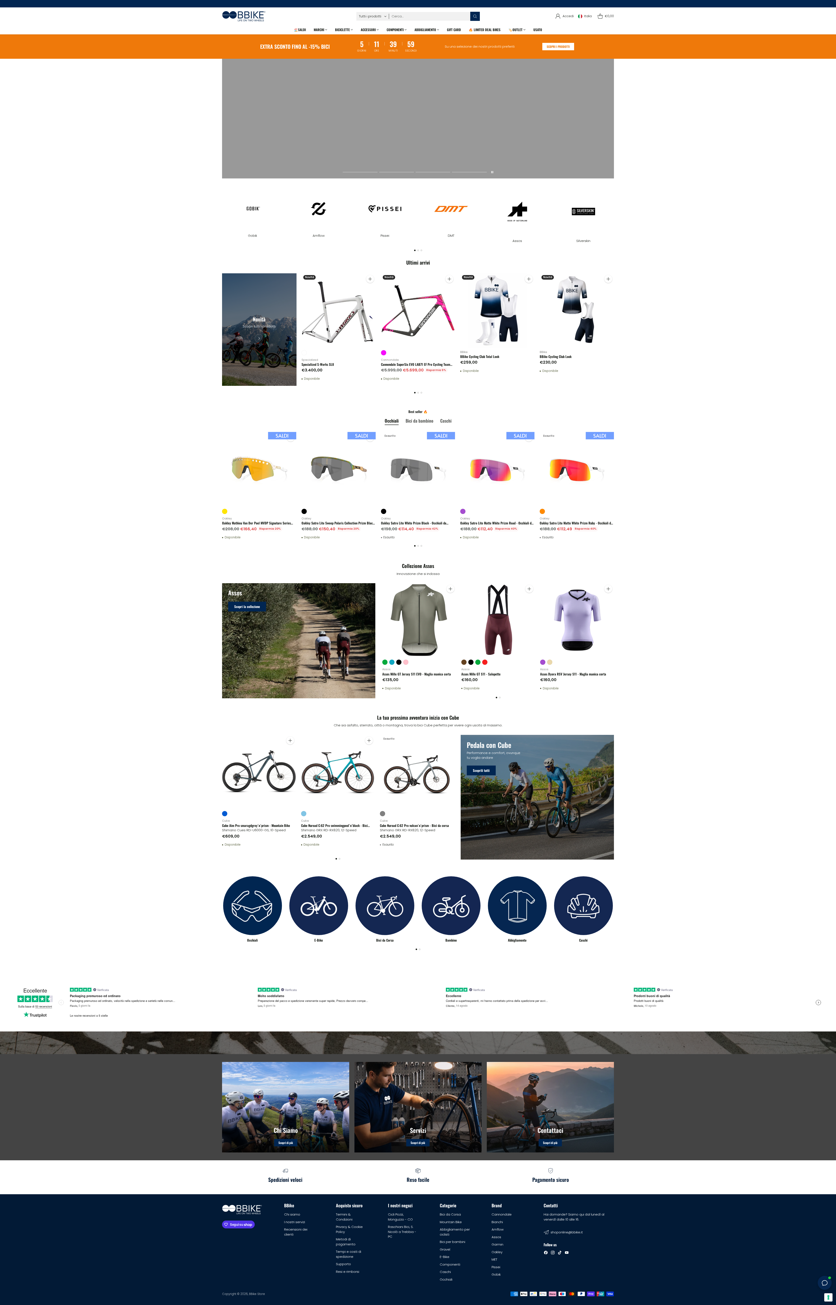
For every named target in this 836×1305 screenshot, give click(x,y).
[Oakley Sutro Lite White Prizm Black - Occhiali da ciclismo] (418, 469)
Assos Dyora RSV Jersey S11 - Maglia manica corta (573, 674)
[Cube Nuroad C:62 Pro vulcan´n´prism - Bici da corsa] (417, 772)
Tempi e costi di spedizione (348, 1254)
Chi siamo (292, 1214)
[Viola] (462, 511)
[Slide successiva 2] (396, 172)
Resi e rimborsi (347, 1271)
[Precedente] (222, 211)
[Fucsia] (383, 352)
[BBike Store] (244, 16)
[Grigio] (382, 813)
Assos (496, 1237)
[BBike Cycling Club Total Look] (497, 310)
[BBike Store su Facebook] (545, 1253)
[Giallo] (224, 511)
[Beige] (549, 662)
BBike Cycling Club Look (555, 356)
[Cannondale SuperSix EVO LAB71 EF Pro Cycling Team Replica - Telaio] (418, 310)
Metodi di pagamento (346, 1241)
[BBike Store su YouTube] (566, 1253)
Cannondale (502, 1214)
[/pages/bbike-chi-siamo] (285, 1107)
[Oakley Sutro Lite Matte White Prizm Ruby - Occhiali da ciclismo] (577, 469)
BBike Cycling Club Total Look (479, 356)
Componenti (450, 1264)
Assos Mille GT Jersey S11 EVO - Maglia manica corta (416, 674)
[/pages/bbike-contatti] (550, 1107)
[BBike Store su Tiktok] (559, 1253)
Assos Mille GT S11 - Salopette (481, 674)
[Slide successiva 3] (433, 172)
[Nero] (304, 511)
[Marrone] (464, 662)
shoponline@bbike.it (567, 1232)
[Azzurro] (303, 813)
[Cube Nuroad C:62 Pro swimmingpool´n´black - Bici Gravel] (338, 772)
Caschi (445, 1272)
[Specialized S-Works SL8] (339, 310)
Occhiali (446, 1279)
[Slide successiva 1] (360, 172)
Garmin (497, 1244)
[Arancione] (542, 511)
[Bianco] (304, 352)
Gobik (496, 1274)
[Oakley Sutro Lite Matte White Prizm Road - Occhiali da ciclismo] (497, 469)
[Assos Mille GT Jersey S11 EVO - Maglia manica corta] (419, 620)
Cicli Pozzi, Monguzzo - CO (400, 1217)
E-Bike (444, 1257)
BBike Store (257, 1294)
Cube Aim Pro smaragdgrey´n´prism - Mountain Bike (256, 825)
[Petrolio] (391, 662)
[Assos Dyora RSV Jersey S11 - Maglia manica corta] (577, 620)
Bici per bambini (452, 1241)
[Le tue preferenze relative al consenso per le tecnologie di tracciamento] (828, 1297)
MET (494, 1259)
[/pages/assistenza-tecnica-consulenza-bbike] (418, 1107)
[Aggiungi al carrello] (370, 279)
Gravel (445, 1249)
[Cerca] (475, 16)
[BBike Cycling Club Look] (577, 310)
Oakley (497, 1252)
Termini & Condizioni (344, 1217)
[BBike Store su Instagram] (552, 1253)
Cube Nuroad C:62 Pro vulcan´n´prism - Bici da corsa (414, 825)
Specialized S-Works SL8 (318, 364)
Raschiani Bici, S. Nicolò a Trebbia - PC (402, 1231)
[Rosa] (405, 662)
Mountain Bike (451, 1222)
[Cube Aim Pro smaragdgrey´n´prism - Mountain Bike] (259, 772)
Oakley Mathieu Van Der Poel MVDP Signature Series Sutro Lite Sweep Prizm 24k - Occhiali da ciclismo (256, 525)
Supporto (343, 1264)
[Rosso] (484, 662)
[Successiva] (614, 211)
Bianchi (497, 1222)
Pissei (496, 1267)
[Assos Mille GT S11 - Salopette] (498, 620)
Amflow (498, 1229)
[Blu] (224, 813)
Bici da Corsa (450, 1214)
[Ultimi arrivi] (259, 329)
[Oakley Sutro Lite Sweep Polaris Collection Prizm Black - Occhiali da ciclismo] (339, 469)
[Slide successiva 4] (469, 172)
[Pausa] (492, 172)
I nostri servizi (294, 1222)
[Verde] (385, 662)
